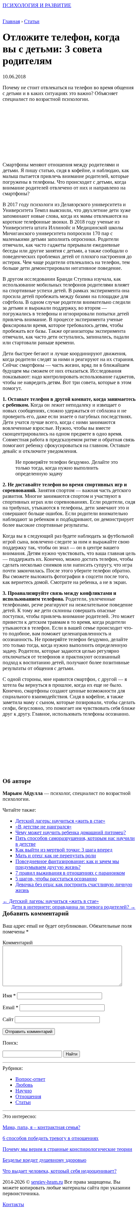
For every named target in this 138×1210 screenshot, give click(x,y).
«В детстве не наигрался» (43, 826)
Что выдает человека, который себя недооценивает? (59, 1171)
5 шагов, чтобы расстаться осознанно (56, 878)
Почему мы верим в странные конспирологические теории (67, 1149)
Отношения (28, 1096)
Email (10, 1007)
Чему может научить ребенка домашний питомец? (70, 832)
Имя (9, 995)
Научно (23, 1090)
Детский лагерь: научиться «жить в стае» (60, 821)
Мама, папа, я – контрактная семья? (41, 1127)
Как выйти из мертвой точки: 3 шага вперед (63, 849)
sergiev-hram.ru (47, 1182)
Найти (71, 1054)
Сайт (8, 1019)
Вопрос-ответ (30, 1079)
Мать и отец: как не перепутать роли (55, 855)
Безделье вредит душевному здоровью (44, 1160)
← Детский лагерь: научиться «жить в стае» (51, 901)
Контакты (13, 1204)
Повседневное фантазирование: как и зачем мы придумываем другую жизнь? (67, 864)
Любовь (24, 1085)
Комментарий (18, 942)
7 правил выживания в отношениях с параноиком (70, 873)
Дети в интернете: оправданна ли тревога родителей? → (73, 907)
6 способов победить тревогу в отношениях (51, 1138)
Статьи (23, 1102)
